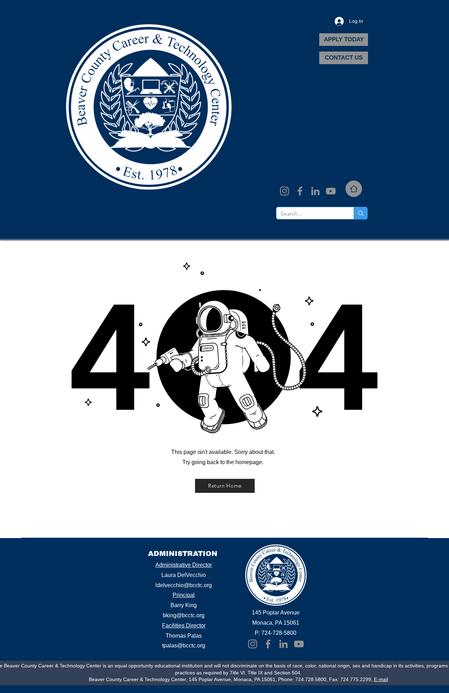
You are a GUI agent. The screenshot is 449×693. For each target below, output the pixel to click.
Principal (184, 595)
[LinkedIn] (315, 191)
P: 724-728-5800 (275, 633)
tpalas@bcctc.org (183, 645)
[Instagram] (284, 191)
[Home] (354, 189)
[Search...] (360, 213)
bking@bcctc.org (184, 615)
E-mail (381, 679)
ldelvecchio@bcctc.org (183, 585)
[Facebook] (300, 191)
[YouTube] (331, 191)
